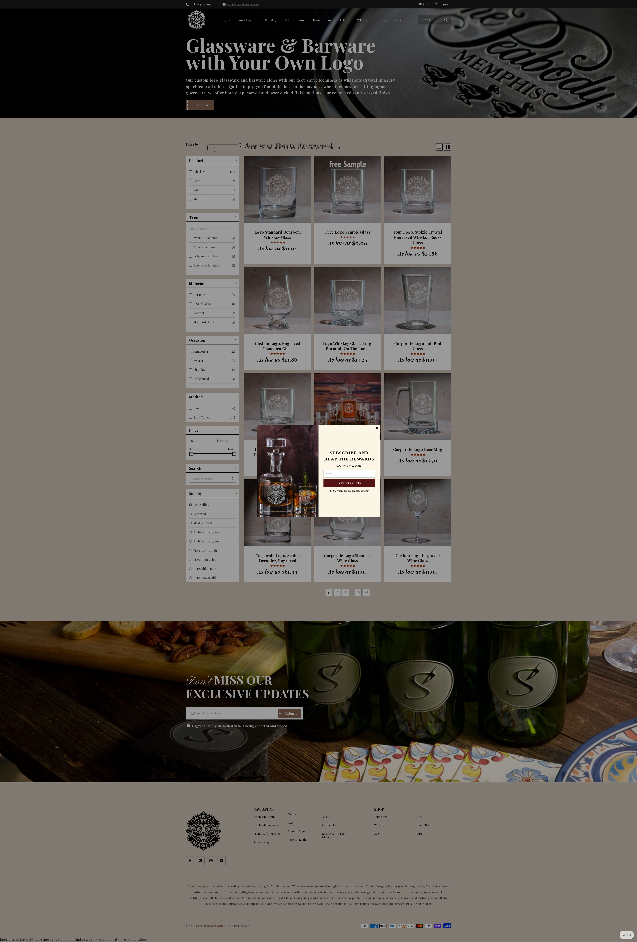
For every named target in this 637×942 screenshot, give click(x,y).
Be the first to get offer (349, 483)
